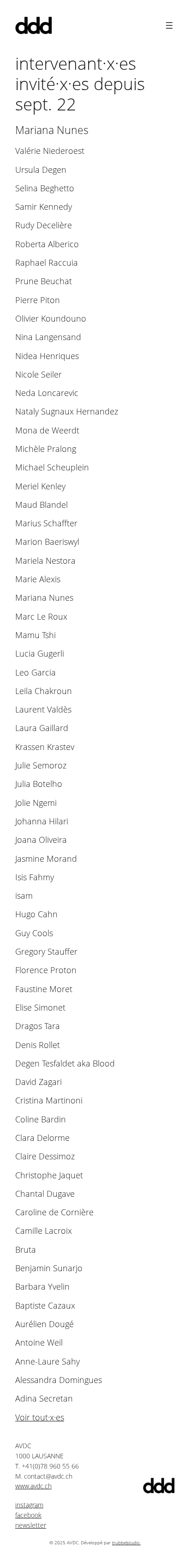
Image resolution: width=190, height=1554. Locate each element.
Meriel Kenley (40, 486)
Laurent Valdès (43, 709)
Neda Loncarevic (46, 393)
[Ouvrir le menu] (169, 25)
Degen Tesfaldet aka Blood (65, 1063)
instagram (29, 1504)
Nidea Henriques (47, 356)
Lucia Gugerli (39, 653)
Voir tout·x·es (39, 1417)
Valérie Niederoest (49, 151)
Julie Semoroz (40, 765)
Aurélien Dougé (44, 1324)
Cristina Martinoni (49, 1100)
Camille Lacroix (43, 1231)
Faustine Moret (43, 989)
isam (24, 896)
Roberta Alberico (47, 244)
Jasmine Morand (46, 859)
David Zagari (38, 1082)
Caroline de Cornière (54, 1212)
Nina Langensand (48, 337)
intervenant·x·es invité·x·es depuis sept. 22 (80, 84)
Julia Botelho (38, 784)
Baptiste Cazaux (45, 1305)
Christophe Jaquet (49, 1175)
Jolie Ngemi (36, 803)
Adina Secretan (44, 1398)
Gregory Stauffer (46, 952)
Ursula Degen (40, 170)
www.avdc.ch (33, 1485)
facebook (28, 1515)
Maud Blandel (41, 505)
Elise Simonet (40, 1007)
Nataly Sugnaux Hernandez (66, 411)
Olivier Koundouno (50, 318)
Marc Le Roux (41, 617)
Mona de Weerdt (47, 430)
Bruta (25, 1250)
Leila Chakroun (43, 691)
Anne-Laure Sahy (47, 1361)
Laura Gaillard (41, 728)
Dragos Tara (37, 1026)
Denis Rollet (37, 1045)
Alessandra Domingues (58, 1380)
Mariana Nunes (44, 598)
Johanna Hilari (41, 821)
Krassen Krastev (44, 747)
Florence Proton (46, 970)
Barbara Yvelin (42, 1287)
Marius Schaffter (46, 523)
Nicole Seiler (38, 374)
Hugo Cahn (36, 914)
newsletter (30, 1525)
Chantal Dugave (45, 1194)
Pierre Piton (37, 300)
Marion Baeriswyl (47, 542)
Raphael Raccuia (46, 263)
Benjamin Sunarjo (49, 1268)
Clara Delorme (42, 1138)
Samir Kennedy (43, 207)
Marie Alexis (37, 579)
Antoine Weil (39, 1342)
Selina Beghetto (44, 188)
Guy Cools (34, 933)
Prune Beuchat (43, 281)
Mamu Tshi (35, 635)
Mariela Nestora (45, 561)
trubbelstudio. (126, 1543)
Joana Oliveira (41, 840)
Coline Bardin (40, 1119)
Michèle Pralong (45, 449)
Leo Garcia (35, 672)
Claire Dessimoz (45, 1156)
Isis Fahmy (34, 877)
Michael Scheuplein (52, 467)
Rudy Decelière (43, 225)
